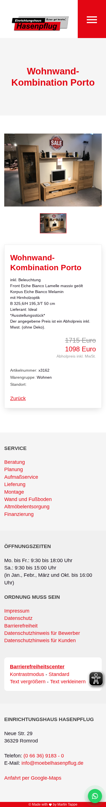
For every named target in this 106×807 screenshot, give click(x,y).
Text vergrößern (28, 681)
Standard (59, 674)
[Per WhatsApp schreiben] (95, 796)
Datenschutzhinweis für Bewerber (42, 633)
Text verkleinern (68, 681)
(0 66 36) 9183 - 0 (43, 756)
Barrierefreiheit (21, 626)
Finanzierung (19, 514)
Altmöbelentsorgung (26, 506)
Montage (14, 492)
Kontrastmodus (27, 674)
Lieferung (14, 484)
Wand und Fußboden (28, 499)
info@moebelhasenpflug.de (52, 763)
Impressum (16, 611)
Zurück (18, 398)
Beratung (14, 462)
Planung (13, 469)
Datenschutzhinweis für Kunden (40, 640)
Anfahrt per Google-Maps (32, 778)
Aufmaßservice (21, 477)
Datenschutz (18, 618)
